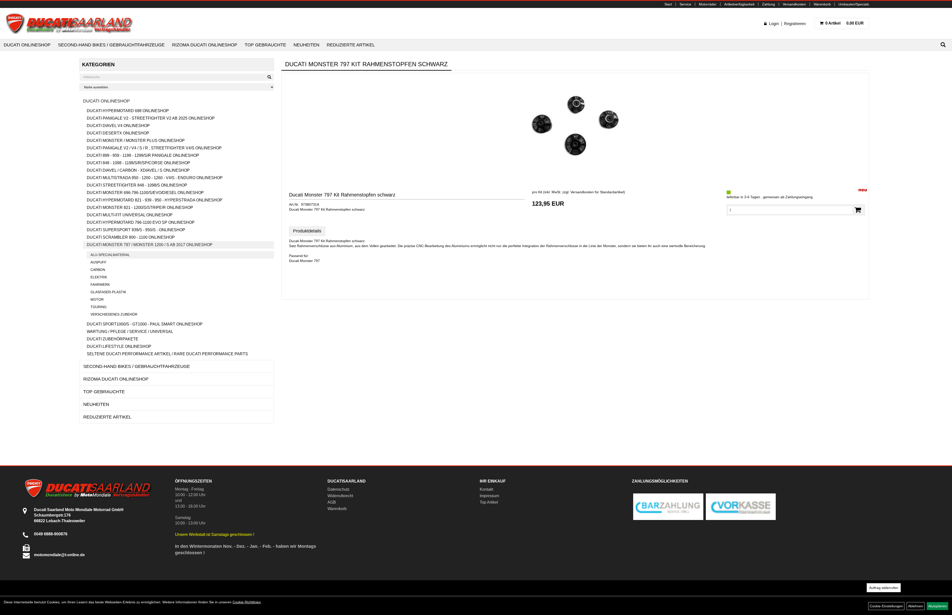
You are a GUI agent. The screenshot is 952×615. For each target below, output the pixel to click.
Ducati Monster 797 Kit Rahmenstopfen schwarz (342, 194)
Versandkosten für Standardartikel (597, 192)
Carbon (97, 270)
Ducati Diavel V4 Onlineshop (118, 126)
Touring (98, 307)
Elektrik (98, 277)
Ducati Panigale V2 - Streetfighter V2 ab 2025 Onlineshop (151, 118)
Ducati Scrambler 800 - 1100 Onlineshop (131, 237)
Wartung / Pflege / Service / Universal (130, 331)
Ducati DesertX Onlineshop (118, 133)
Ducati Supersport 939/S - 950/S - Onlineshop (136, 230)
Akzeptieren (937, 606)
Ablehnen (915, 606)
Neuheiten (306, 44)
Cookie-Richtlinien (247, 602)
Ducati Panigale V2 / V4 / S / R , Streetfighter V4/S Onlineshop (154, 148)
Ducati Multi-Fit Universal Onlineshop (130, 215)
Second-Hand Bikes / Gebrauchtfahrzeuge (111, 44)
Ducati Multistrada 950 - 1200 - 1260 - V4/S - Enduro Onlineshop (155, 178)
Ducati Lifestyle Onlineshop (119, 346)
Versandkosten (794, 4)
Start (668, 4)
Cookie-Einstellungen (886, 606)
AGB (331, 502)
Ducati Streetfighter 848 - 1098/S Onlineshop (137, 185)
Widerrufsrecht (340, 496)
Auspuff (98, 262)
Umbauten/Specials (853, 4)
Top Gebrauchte (265, 44)
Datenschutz (338, 489)
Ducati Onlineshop (27, 44)
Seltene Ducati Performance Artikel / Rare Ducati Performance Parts (167, 354)
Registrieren (795, 24)
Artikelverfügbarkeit (739, 4)
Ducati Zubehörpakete (112, 339)
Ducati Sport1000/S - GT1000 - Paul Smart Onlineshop (145, 324)
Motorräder (707, 4)
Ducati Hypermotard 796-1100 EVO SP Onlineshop (141, 222)
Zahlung (768, 4)
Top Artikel (489, 502)
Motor (97, 299)
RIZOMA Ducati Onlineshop (204, 44)
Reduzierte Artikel (351, 44)
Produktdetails (307, 230)
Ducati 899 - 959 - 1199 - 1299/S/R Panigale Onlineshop (143, 155)
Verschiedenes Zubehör (113, 314)
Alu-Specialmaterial (110, 255)
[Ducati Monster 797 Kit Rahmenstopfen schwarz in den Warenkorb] (857, 210)
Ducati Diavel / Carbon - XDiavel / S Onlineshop (138, 170)
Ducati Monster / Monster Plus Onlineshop (136, 140)
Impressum (489, 496)
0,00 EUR (844, 23)
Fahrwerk (100, 285)
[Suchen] (943, 44)
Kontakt (486, 489)
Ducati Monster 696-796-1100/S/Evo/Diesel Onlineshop (145, 193)
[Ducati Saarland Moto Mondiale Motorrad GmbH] (72, 23)
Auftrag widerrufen (883, 588)
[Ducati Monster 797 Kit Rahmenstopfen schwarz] (575, 126)
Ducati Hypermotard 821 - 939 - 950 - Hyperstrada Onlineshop (154, 200)
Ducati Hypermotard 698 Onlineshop (128, 111)
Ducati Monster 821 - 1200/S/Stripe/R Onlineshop (140, 207)
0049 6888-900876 (50, 534)
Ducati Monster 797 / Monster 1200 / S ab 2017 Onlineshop (149, 245)
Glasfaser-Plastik (108, 292)
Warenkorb (822, 4)
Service (685, 4)
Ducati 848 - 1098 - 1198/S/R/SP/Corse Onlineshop (138, 163)
